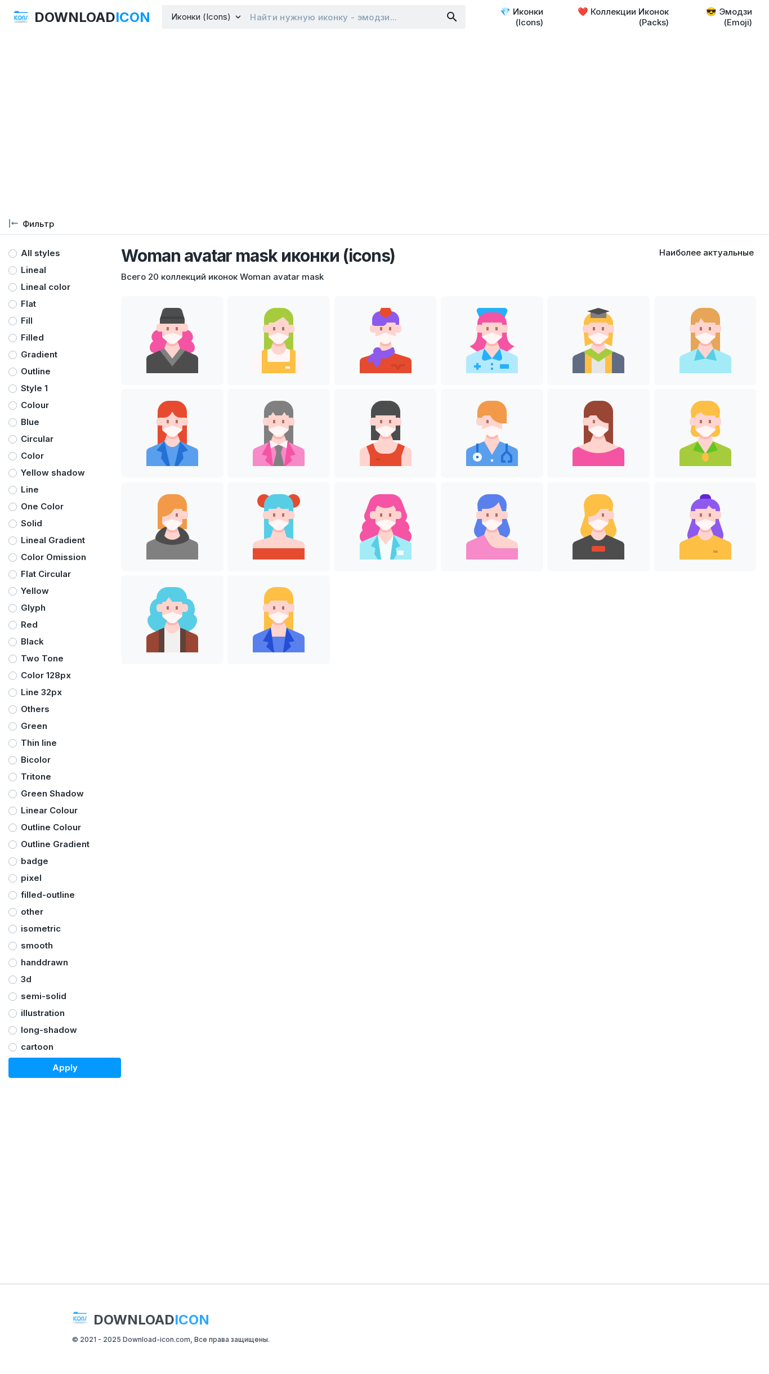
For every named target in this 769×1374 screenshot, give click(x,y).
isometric (41, 928)
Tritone (36, 776)
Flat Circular (46, 574)
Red (29, 624)
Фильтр (38, 223)
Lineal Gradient (53, 540)
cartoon (37, 1046)
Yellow (35, 590)
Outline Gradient (55, 844)
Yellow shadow (53, 472)
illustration (43, 1013)
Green (34, 725)
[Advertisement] (384, 124)
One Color (42, 506)
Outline (36, 371)
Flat (28, 303)
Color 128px (46, 675)
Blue (30, 422)
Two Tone (42, 658)
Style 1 (34, 388)
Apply (65, 1067)
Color (32, 455)
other (32, 911)
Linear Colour (49, 810)
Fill (27, 320)
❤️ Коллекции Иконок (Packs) (623, 17)
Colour (35, 405)
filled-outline (48, 894)
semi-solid (43, 996)
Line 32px (41, 692)
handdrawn (44, 962)
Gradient (39, 354)
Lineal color (45, 286)
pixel (31, 877)
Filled (32, 337)
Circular (37, 438)
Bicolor (36, 759)
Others (35, 709)
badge (34, 861)
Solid (31, 523)
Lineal (33, 270)
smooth (37, 945)
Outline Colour (51, 827)
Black (32, 641)
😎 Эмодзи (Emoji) (729, 17)
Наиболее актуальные (706, 252)
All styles (40, 253)
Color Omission (53, 557)
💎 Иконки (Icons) (521, 17)
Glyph (33, 607)
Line (30, 489)
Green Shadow (52, 793)
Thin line (39, 742)
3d (26, 979)
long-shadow (49, 1029)
